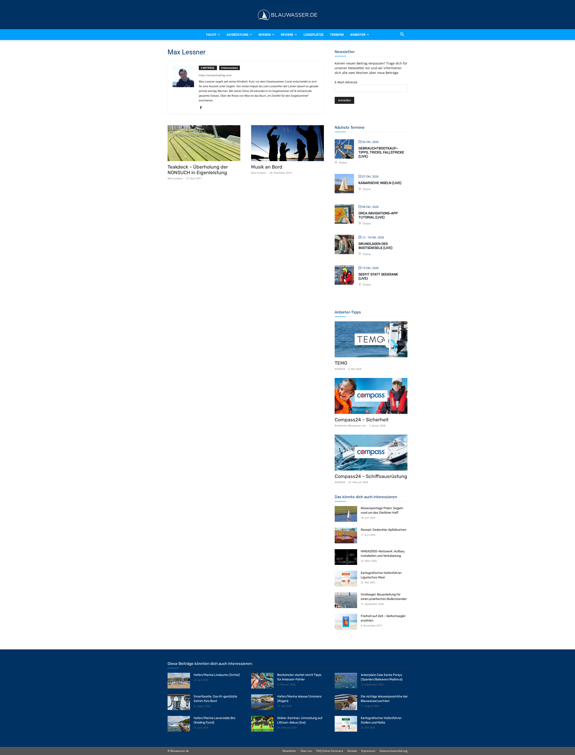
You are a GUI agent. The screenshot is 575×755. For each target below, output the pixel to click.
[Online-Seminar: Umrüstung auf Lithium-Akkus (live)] (262, 724)
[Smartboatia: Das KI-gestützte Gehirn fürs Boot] (179, 702)
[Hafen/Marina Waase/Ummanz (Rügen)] (262, 702)
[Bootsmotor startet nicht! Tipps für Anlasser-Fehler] (262, 680)
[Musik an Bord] (287, 143)
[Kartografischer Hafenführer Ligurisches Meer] (346, 578)
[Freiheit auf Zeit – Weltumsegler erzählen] (346, 622)
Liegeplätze (313, 34)
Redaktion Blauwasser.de (350, 425)
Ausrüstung (237, 34)
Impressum (368, 751)
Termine (337, 34)
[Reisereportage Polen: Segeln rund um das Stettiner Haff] (346, 514)
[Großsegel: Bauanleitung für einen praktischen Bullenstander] (346, 600)
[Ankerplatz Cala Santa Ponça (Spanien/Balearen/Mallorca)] (346, 680)
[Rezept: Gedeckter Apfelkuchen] (346, 535)
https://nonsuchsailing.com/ (215, 75)
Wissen (265, 34)
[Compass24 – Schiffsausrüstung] (371, 453)
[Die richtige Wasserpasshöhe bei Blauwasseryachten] (346, 702)
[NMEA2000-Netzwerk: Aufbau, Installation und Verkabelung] (346, 557)
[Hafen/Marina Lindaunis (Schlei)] (179, 680)
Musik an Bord (266, 167)
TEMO (341, 363)
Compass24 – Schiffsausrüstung (371, 476)
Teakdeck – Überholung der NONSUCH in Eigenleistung (198, 169)
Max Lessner (175, 178)
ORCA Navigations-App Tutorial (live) (378, 215)
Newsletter (289, 751)
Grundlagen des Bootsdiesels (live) (375, 246)
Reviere (287, 34)
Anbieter (357, 34)
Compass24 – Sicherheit (362, 419)
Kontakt (352, 751)
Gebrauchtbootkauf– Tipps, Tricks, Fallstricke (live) (381, 152)
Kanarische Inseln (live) (379, 183)
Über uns (306, 751)
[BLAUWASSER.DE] (287, 15)
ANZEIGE (340, 369)
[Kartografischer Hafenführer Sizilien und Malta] (346, 724)
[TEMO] (371, 339)
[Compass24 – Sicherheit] (371, 396)
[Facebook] (202, 108)
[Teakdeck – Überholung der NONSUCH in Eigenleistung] (204, 143)
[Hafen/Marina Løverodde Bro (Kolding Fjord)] (179, 724)
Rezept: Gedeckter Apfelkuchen (383, 530)
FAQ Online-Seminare (329, 751)
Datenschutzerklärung (393, 751)
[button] (402, 34)
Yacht (211, 34)
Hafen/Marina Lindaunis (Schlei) (217, 675)
